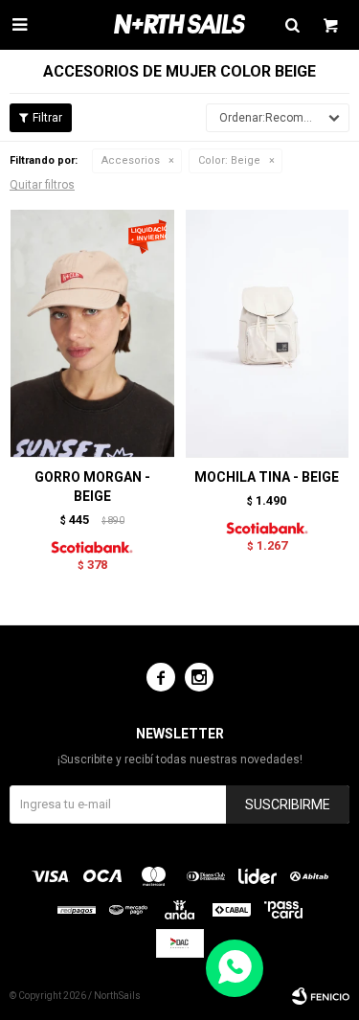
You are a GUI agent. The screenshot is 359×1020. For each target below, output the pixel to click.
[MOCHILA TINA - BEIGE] (267, 333)
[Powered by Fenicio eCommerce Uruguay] (320, 996)
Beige (229, 160)
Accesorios (130, 160)
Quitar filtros (42, 185)
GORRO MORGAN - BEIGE (92, 486)
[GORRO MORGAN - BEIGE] (92, 333)
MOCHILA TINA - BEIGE (266, 477)
